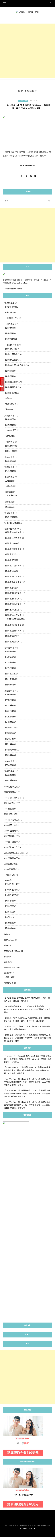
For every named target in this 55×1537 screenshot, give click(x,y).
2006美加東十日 (11, 847)
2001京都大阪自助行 (12, 797)
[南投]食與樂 (9, 303)
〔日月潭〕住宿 (11, 318)
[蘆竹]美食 (9, 744)
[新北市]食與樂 (10, 529)
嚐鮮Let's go (9, 940)
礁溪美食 (9, 492)
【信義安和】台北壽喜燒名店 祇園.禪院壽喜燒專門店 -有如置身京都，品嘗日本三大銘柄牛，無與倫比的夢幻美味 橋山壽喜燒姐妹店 (27, 1038)
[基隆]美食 (9, 471)
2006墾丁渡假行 (11, 842)
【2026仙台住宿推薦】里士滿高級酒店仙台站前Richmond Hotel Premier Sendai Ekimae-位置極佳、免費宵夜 (27, 1009)
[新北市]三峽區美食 (13, 532)
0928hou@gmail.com (20, 283)
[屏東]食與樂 (9, 513)
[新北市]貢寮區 (11, 636)
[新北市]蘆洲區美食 (13, 630)
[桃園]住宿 (9, 733)
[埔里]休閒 (9, 312)
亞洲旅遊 (7, 880)
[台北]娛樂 (9, 371)
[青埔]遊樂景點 (11, 749)
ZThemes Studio (27, 1528)
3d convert (10, 1067)
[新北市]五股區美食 (13, 549)
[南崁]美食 (9, 711)
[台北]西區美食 (11, 387)
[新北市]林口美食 (12, 598)
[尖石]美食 (9, 668)
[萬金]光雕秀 (10, 517)
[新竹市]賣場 (10, 679)
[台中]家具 (9, 333)
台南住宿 (9, 436)
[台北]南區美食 (11, 360)
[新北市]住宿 (10, 560)
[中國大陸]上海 (11, 884)
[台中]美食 (9, 339)
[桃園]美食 (9, 738)
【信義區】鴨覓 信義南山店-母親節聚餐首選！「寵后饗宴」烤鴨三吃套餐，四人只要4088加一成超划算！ (27, 1059)
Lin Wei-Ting (11, 1079)
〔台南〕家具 (11, 430)
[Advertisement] (27, 51)
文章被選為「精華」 (12, 951)
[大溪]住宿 (9, 716)
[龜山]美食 (9, 755)
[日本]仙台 (9, 900)
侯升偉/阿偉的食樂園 (13, 288)
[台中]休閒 (9, 328)
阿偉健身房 (8, 983)
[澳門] (7, 917)
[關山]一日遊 (10, 451)
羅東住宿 (9, 501)
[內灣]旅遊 (9, 651)
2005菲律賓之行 (11, 836)
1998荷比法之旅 (11, 786)
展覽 (7, 398)
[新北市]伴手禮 (11, 554)
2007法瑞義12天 (11, 858)
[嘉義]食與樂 (9, 457)
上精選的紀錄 (9, 875)
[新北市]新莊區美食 (13, 582)
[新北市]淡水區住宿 (15, 619)
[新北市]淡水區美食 (13, 615)
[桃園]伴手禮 (10, 727)
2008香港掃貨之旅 (11, 869)
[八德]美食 (9, 705)
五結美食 (9, 481)
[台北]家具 (9, 376)
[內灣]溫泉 (9, 657)
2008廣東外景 (10, 864)
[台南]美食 (9, 425)
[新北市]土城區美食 (13, 565)
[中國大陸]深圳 (11, 895)
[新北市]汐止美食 (12, 610)
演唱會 (8, 409)
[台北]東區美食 (11, 382)
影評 (6, 945)
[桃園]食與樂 (9, 691)
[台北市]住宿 (10, 393)
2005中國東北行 (11, 831)
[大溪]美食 (9, 722)
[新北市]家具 (10, 571)
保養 (6, 934)
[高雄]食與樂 (9, 771)
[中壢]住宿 (9, 694)
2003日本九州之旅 (11, 819)
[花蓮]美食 (9, 765)
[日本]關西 (9, 912)
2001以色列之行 (11, 803)
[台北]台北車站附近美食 (15, 365)
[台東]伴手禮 (10, 446)
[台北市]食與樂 (10, 345)
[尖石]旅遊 (9, 662)
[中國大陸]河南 (11, 889)
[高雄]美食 (9, 780)
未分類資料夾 (9, 967)
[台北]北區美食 (23, 100)
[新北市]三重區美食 (13, 538)
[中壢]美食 (9, 700)
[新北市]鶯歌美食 (12, 641)
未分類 (7, 962)
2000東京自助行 (11, 792)
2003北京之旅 (10, 814)
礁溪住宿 (10, 495)
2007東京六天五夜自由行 (14, 853)
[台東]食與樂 (9, 442)
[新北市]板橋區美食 (13, 593)
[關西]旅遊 (9, 684)
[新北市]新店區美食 (13, 576)
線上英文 (6, 1418)
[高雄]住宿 (9, 775)
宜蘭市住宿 (10, 486)
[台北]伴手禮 (10, 348)
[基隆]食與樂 (9, 467)
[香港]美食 (9, 928)
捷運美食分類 (11, 404)
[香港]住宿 (9, 922)
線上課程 (6, 1469)
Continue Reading (27, 166)
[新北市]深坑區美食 (13, 625)
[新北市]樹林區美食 (13, 604)
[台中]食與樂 (9, 324)
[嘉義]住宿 (9, 461)
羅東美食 (9, 507)
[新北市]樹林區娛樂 (12, 523)
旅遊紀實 (7, 956)
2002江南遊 (9, 809)
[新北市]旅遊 (10, 587)
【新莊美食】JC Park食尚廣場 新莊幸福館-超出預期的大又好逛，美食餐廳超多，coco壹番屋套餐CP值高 (27, 1082)
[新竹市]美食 (10, 673)
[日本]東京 (9, 906)
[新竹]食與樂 (9, 648)
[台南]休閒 (9, 419)
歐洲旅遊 (7, 973)
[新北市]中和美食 (12, 543)
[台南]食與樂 (9, 415)
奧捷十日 (9, 977)
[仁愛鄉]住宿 (10, 307)
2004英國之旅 (10, 825)
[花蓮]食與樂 (9, 761)
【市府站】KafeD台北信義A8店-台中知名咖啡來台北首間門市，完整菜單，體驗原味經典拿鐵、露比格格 (27, 1070)
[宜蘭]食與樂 (9, 477)
